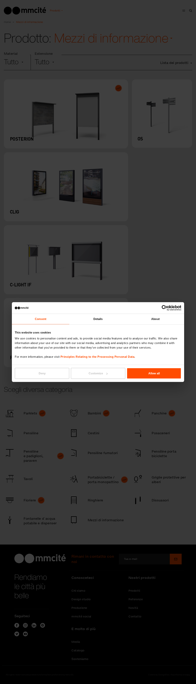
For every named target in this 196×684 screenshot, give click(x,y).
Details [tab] (98, 318)
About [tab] (155, 318)
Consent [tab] (40, 318)
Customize (96, 373)
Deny (42, 373)
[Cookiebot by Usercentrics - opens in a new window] (164, 308)
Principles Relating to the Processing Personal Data (97, 356)
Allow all (154, 373)
